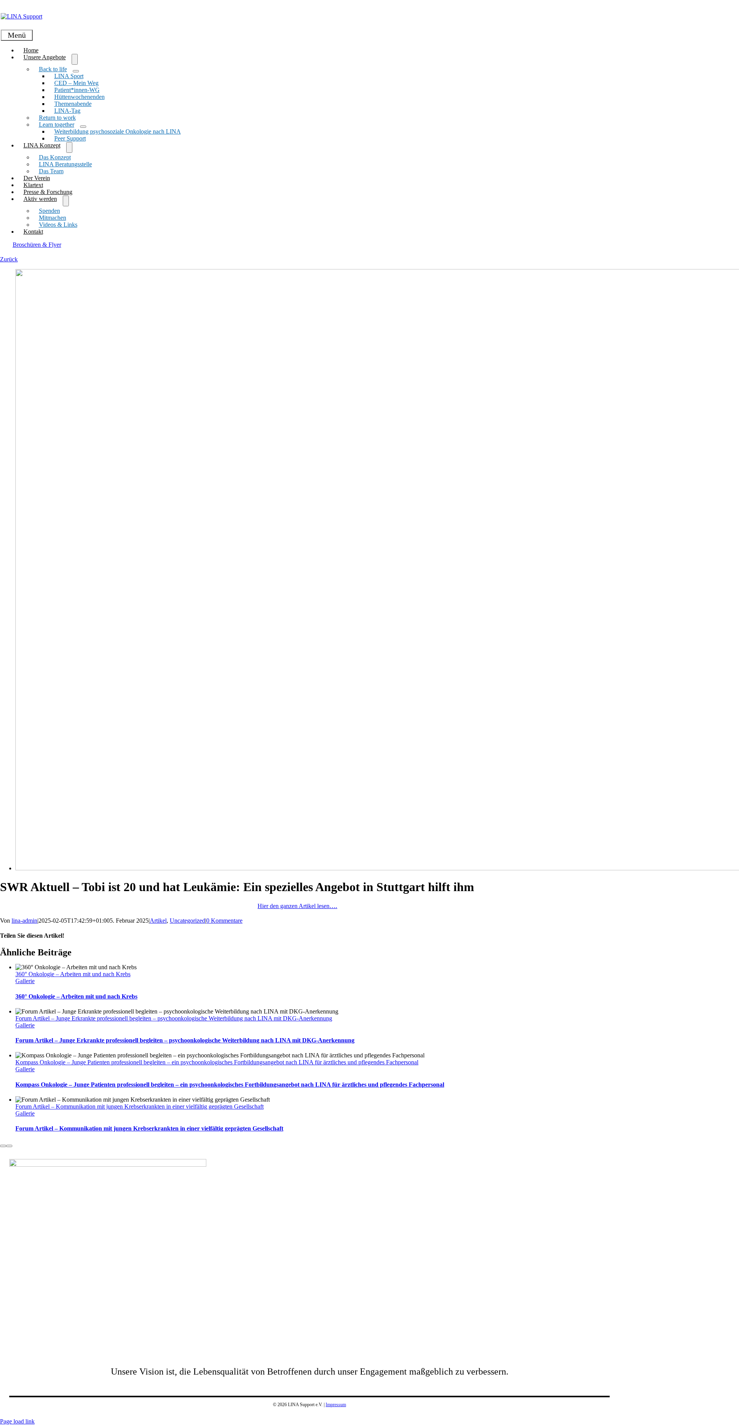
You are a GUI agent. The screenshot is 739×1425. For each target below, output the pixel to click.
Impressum (336, 1404)
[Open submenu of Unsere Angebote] (75, 59)
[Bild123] (21, 16)
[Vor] (9, 1146)
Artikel (158, 920)
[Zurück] (3, 1146)
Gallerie (25, 981)
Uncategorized (187, 920)
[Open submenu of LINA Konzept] (69, 147)
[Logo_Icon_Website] (107, 1164)
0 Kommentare (224, 920)
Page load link (17, 1421)
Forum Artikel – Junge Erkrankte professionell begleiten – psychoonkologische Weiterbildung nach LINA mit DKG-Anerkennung (173, 1018)
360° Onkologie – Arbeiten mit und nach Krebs (72, 974)
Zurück (9, 259)
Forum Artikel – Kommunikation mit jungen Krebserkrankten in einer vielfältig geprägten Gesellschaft (139, 1106)
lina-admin (24, 920)
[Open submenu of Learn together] (83, 126)
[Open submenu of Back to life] (76, 71)
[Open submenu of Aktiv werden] (66, 201)
